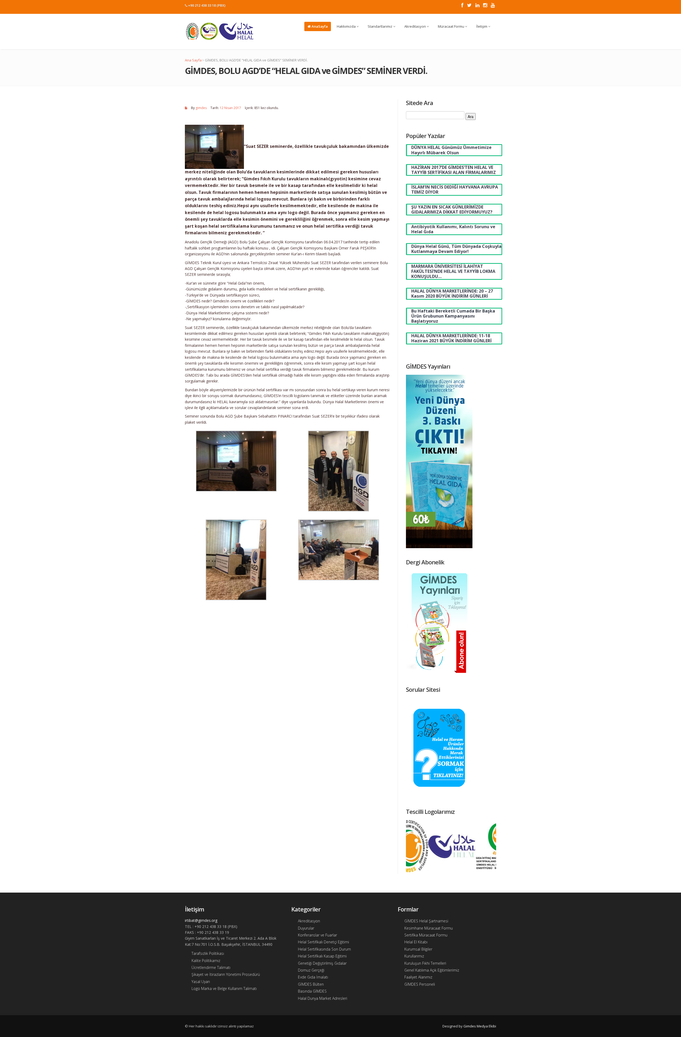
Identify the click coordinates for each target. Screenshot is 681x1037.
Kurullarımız (414, 956)
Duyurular (306, 928)
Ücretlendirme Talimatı (211, 967)
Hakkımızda (346, 26)
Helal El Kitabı (415, 941)
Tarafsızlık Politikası (208, 953)
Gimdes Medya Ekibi (479, 1026)
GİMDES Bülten (311, 984)
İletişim (482, 26)
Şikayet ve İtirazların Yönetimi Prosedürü (226, 974)
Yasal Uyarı (201, 981)
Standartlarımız (380, 26)
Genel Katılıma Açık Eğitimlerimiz (431, 970)
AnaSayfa (319, 26)
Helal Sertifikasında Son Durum (324, 949)
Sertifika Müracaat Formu (425, 935)
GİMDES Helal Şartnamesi (426, 920)
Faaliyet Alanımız (418, 977)
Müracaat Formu (451, 26)
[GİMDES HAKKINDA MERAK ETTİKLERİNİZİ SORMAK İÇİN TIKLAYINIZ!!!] (439, 747)
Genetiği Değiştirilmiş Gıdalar (322, 963)
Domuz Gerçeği (311, 970)
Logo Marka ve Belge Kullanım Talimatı (224, 988)
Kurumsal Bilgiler (418, 949)
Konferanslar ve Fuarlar (317, 935)
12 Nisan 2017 (230, 108)
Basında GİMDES (312, 991)
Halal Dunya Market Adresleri (322, 998)
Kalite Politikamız (206, 960)
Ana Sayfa (193, 60)
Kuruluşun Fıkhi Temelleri (425, 963)
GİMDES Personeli (419, 984)
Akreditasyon (415, 26)
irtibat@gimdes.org (201, 920)
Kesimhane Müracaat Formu (428, 928)
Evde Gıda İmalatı (313, 977)
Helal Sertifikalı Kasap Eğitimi (322, 956)
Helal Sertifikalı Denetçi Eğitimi (323, 941)
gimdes (201, 108)
